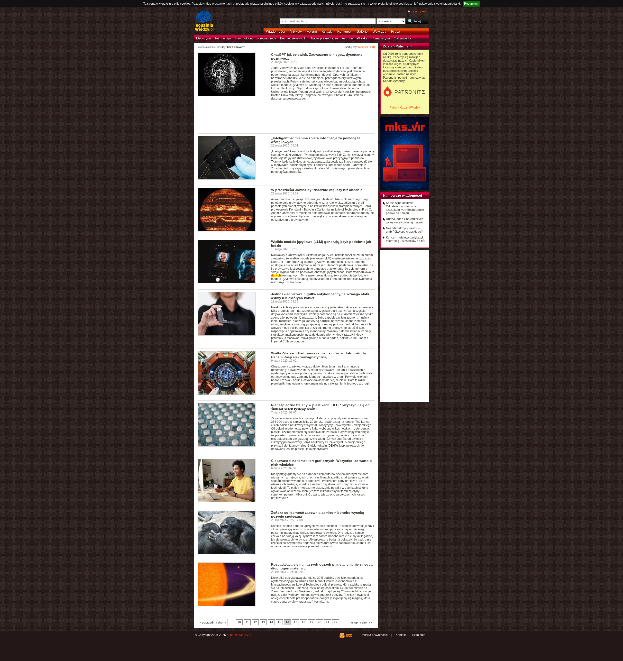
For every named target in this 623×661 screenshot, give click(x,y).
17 (295, 622)
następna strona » (361, 622)
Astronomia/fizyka (354, 38)
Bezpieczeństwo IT (293, 38)
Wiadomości (275, 31)
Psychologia (244, 38)
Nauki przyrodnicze (324, 38)
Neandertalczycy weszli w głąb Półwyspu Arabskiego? (404, 230)
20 (319, 622)
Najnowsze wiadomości (402, 195)
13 (263, 622)
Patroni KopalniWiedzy (405, 107)
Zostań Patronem (397, 46)
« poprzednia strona (213, 622)
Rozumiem (471, 3)
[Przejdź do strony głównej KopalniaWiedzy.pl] (204, 21)
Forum (312, 31)
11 (247, 622)
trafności (362, 47)
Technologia (223, 38)
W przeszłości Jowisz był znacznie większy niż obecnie (316, 190)
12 (255, 622)
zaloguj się (418, 11)
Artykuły (296, 31)
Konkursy (344, 31)
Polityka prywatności (374, 635)
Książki (327, 31)
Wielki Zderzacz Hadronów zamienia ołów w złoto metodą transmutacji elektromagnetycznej (318, 355)
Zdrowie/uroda (266, 38)
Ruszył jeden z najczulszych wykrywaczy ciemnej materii (404, 220)
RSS (348, 635)
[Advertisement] (286, 119)
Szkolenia (418, 635)
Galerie (362, 31)
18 (303, 622)
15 (279, 622)
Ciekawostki (402, 38)
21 (327, 622)
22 (335, 622)
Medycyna (203, 38)
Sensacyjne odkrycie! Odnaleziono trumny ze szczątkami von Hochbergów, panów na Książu (405, 208)
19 (311, 622)
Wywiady (379, 31)
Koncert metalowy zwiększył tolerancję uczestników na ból (405, 239)
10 (239, 622)
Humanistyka (380, 38)
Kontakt (401, 635)
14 (271, 622)
